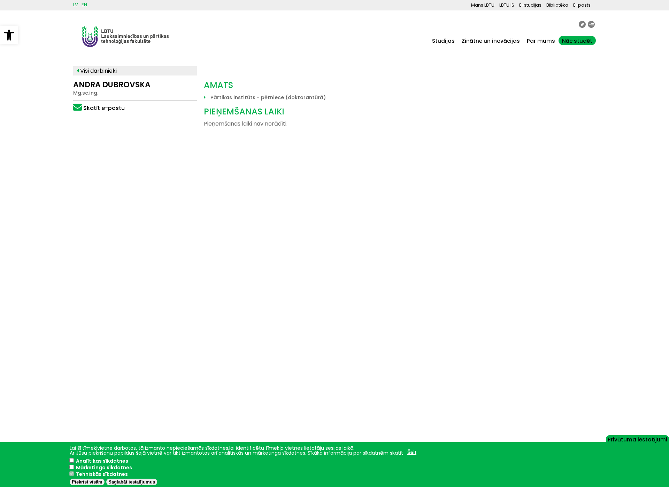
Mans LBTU (482, 5)
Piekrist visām (87, 482)
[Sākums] (125, 50)
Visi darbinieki (98, 71)
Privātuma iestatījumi (637, 439)
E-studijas (530, 5)
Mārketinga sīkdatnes (104, 467)
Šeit (411, 452)
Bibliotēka (557, 5)
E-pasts (582, 5)
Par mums (541, 41)
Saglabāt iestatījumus (131, 482)
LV (75, 4)
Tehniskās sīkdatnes (102, 474)
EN (84, 4)
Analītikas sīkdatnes (102, 460)
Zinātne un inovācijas (491, 41)
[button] (9, 35)
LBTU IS (506, 5)
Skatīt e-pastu (104, 108)
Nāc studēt (577, 41)
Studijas (443, 41)
